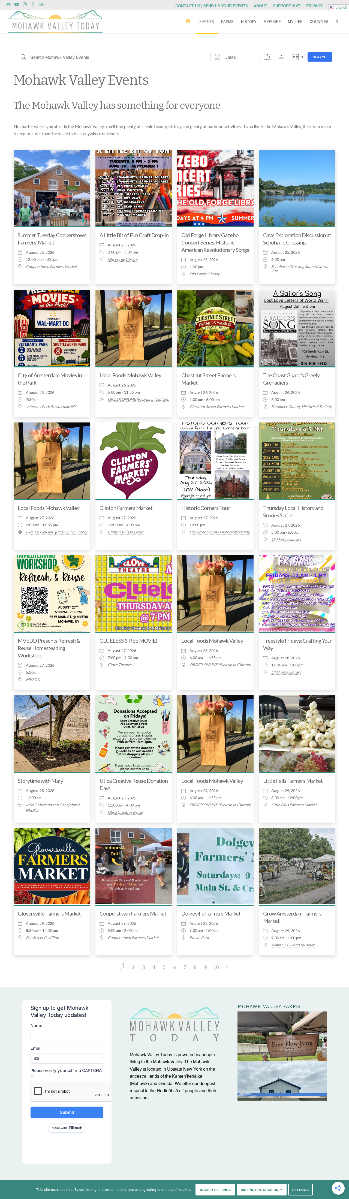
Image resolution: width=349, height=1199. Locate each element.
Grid (295, 57)
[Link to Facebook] (33, 4)
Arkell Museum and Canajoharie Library (53, 807)
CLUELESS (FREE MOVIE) (128, 640)
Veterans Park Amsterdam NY (51, 406)
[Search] (337, 22)
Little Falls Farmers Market (293, 780)
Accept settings (215, 1189)
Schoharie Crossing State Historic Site (299, 268)
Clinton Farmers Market (126, 508)
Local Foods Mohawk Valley (130, 375)
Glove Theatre (119, 665)
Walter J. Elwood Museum (293, 945)
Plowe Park (199, 937)
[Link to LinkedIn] (41, 4)
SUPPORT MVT (286, 5)
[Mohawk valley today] (55, 22)
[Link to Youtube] (17, 4)
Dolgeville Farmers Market (210, 913)
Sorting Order (281, 57)
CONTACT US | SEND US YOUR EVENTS (211, 5)
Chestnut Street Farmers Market (216, 406)
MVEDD (33, 679)
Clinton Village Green (126, 532)
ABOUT (260, 5)
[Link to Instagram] (25, 4)
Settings (300, 1189)
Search (320, 57)
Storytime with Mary (40, 780)
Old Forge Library (123, 259)
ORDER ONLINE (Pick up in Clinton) (138, 399)
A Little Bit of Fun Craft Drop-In (134, 235)
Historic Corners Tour (205, 508)
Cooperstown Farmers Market (51, 266)
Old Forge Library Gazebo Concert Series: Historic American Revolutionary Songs (215, 242)
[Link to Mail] (9, 4)
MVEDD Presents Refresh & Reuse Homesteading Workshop (49, 648)
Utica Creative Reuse (125, 812)
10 (216, 967)
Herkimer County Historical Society (301, 406)
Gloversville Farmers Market (49, 913)
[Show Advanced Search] (267, 57)
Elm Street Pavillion (42, 937)
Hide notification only (261, 1189)
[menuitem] (212, 5)
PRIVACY (314, 5)
